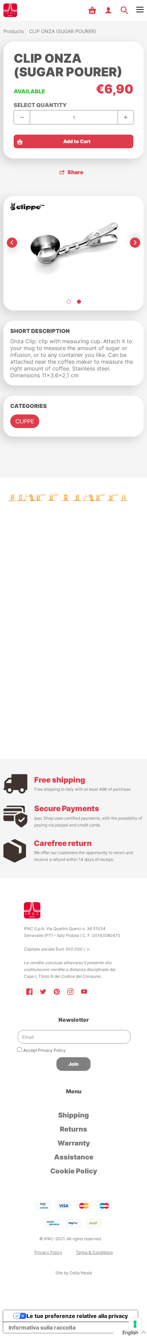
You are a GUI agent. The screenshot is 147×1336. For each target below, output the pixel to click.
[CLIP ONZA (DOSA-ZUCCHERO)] (68, 302)
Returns (73, 1129)
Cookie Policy (73, 1171)
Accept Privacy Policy (44, 1050)
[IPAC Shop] (10, 10)
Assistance (73, 1157)
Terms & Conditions (94, 1252)
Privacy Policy (48, 1252)
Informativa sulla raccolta (42, 1327)
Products (13, 31)
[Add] (126, 117)
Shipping (73, 1115)
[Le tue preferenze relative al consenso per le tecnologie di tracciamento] (135, 1324)
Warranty (73, 1143)
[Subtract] (22, 117)
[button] (93, 10)
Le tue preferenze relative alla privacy (77, 1315)
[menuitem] (93, 10)
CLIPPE (24, 421)
